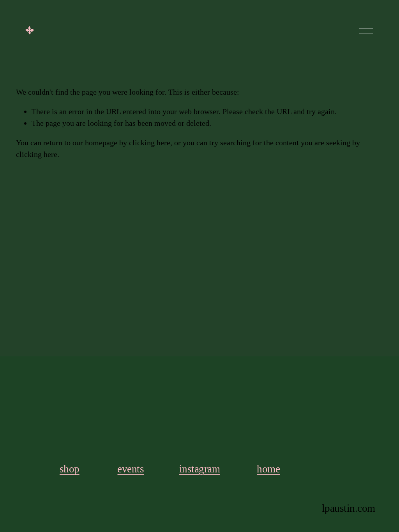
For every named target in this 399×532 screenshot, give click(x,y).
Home (268, 469)
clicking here (149, 142)
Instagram (199, 469)
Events (130, 469)
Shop (69, 469)
